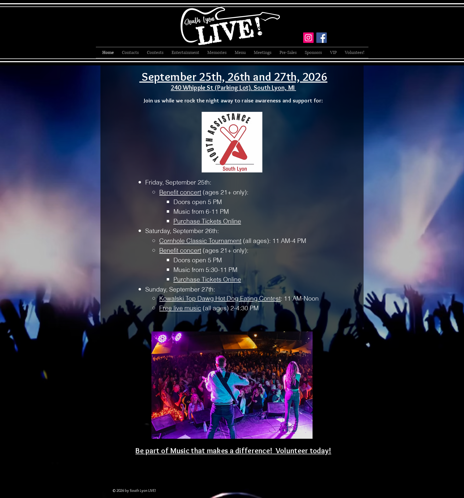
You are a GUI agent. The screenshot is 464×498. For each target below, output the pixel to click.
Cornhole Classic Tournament (200, 241)
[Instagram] (308, 37)
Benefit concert (180, 192)
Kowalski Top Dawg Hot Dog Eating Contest (220, 298)
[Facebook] (321, 37)
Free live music (180, 308)
